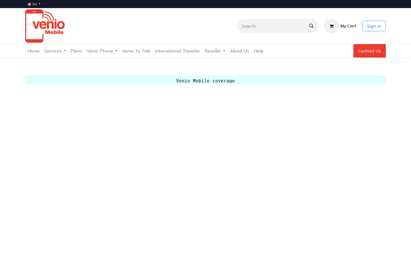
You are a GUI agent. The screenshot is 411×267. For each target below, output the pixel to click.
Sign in (374, 26)
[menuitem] (33, 50)
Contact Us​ (369, 51)
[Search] (311, 26)
